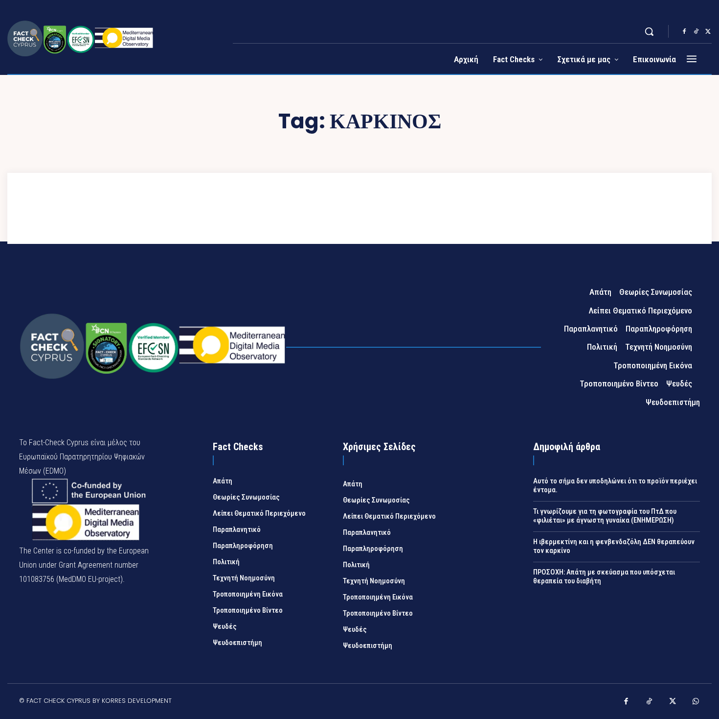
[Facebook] (684, 32)
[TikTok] (696, 32)
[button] (649, 31)
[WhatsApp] (696, 702)
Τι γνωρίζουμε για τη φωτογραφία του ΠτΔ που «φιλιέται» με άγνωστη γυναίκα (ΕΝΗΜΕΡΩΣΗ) (604, 516)
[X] (708, 32)
